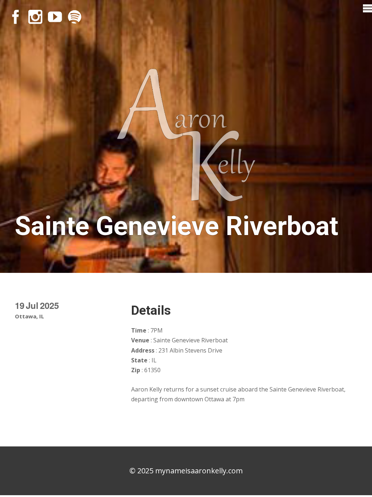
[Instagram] (35, 17)
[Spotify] (74, 17)
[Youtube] (55, 17)
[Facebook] (16, 17)
